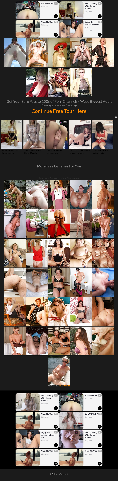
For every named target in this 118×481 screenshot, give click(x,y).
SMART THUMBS (64, 386)
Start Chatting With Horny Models (91, 6)
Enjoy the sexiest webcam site (92, 24)
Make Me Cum (47, 3)
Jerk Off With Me (92, 414)
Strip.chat (44, 7)
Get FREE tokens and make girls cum (80, 151)
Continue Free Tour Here (59, 111)
